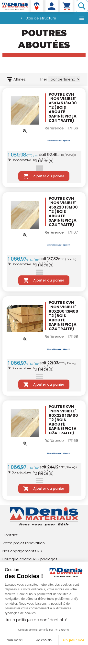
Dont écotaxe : (22, 160)
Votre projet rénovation (23, 542)
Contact (10, 534)
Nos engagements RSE (23, 551)
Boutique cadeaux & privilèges (29, 559)
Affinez (19, 79)
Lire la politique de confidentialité (36, 620)
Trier (43, 79)
